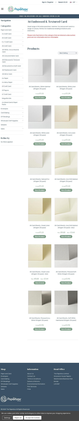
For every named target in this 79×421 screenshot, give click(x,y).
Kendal (56, 381)
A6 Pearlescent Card (9, 70)
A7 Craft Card (6, 94)
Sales (3, 129)
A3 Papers (5, 90)
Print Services (32, 386)
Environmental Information (36, 384)
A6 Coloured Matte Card (10, 56)
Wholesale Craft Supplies (9, 121)
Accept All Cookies (33, 418)
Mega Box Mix (6, 98)
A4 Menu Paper (7, 82)
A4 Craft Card (6, 34)
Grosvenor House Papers (62, 376)
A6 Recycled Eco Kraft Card (11, 66)
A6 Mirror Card (7, 74)
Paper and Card (6, 30)
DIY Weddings (5, 117)
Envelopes (4, 109)
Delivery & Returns (33, 381)
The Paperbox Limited (61, 374)
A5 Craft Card (6, 38)
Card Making (5, 113)
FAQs (29, 389)
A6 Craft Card (6, 46)
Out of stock (39, 283)
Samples (4, 125)
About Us (30, 374)
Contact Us (31, 376)
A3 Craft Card (6, 86)
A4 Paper (5, 78)
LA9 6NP (56, 384)
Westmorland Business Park (63, 379)
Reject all (18, 418)
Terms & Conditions (34, 379)
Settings (7, 418)
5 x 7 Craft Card (7, 42)
